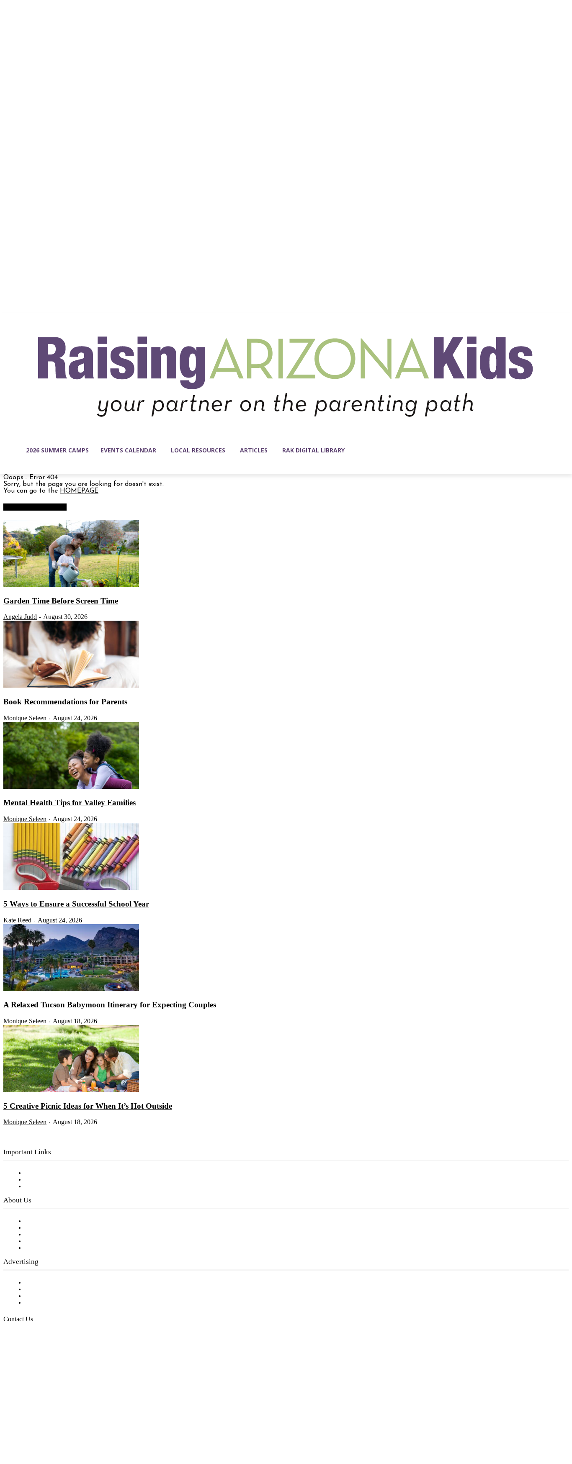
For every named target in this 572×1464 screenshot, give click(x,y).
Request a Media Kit (56, 1289)
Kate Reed (17, 920)
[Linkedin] (45, 1424)
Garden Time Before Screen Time (60, 600)
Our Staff (39, 1221)
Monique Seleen (24, 718)
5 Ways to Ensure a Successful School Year (76, 903)
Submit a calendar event (62, 1248)
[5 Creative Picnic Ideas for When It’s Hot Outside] (71, 1090)
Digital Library (47, 1179)
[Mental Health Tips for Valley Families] (71, 787)
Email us (33, 1362)
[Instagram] (27, 1424)
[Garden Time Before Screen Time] (71, 585)
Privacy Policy (46, 1186)
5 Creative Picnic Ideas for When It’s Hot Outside (87, 1106)
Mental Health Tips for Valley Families (69, 802)
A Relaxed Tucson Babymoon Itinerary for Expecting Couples (109, 1004)
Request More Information (66, 1303)
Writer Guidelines (51, 1241)
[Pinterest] (63, 1424)
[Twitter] (80, 1424)
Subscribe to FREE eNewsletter (73, 1173)
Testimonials (44, 1282)
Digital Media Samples (59, 1296)
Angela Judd (20, 616)
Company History (52, 1228)
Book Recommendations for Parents (65, 701)
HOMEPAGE (79, 491)
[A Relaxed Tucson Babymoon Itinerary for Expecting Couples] (71, 989)
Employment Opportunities (67, 1234)
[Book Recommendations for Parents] (71, 686)
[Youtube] (98, 1424)
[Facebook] (10, 1424)
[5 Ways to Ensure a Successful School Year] (71, 888)
